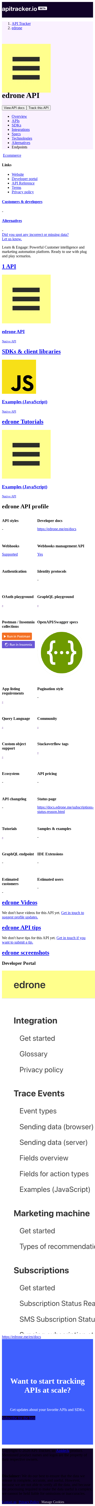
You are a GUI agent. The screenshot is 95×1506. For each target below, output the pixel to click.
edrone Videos (19, 902)
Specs (16, 134)
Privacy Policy (29, 1502)
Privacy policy (23, 192)
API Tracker (21, 23)
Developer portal (25, 179)
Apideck (62, 1450)
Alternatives (21, 143)
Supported (10, 554)
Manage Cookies (52, 1502)
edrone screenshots (25, 952)
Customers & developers (22, 202)
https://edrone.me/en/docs (56, 529)
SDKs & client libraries (31, 351)
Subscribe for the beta (18, 1418)
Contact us (9, 1502)
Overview (19, 116)
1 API (9, 266)
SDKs (16, 125)
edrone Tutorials (22, 421)
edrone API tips (21, 927)
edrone (17, 28)
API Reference (23, 183)
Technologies (22, 138)
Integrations (21, 129)
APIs (15, 121)
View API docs (14, 108)
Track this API (38, 108)
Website (18, 174)
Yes (40, 554)
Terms (16, 187)
